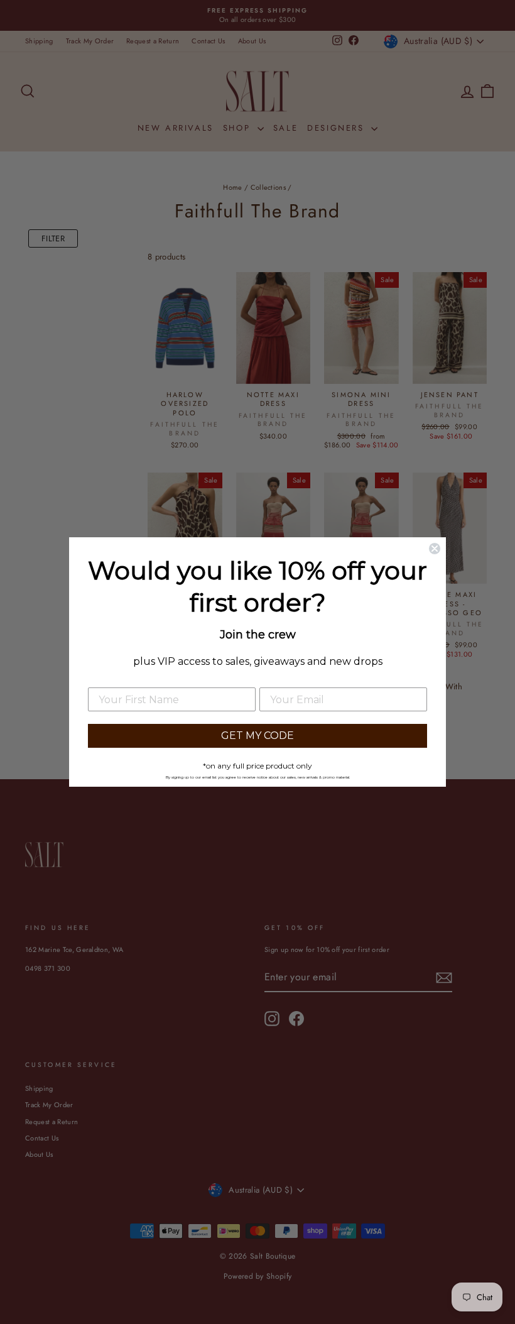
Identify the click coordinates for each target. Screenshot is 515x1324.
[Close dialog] (434, 548)
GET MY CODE (257, 735)
